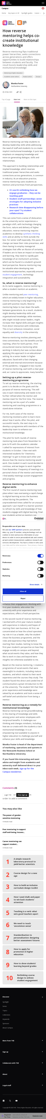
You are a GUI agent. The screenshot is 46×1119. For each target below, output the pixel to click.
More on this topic (30, 99)
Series (5, 1006)
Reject (23, 598)
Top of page (6, 99)
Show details (34, 584)
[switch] (40, 562)
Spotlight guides (26, 13)
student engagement (12, 274)
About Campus (8, 1028)
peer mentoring (30, 294)
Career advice (39, 13)
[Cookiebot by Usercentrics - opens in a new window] (34, 518)
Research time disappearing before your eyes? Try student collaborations (26, 210)
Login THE (7, 795)
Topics (5, 1011)
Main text (17, 99)
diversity (18, 332)
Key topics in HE (13, 13)
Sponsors (6, 1023)
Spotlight (6, 1002)
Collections (6, 1015)
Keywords (6, 1019)
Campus (5, 8)
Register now (37, 1116)
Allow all (23, 591)
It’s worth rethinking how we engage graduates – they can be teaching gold (24, 193)
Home (4, 13)
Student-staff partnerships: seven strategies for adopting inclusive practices (25, 201)
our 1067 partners (16, 530)
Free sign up (22, 795)
